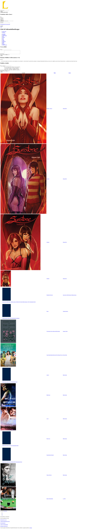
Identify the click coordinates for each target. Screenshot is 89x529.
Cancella (2, 18)
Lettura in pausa (4, 44)
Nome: (1, 49)
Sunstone (48, 178)
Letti (3, 36)
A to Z (47, 418)
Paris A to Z (48, 438)
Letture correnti (4, 35)
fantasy (3, 42)
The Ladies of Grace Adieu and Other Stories (53, 331)
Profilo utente (4, 31)
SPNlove (3, 37)
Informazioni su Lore (3, 519)
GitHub (31, 527)
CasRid (3, 40)
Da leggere (3, 34)
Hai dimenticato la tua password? (5, 24)
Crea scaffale (3, 46)
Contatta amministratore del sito (5, 521)
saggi (3, 39)
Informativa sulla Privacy (4, 526)
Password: (1, 21)
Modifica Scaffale (4, 63)
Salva (1, 55)
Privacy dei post (2, 54)
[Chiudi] (0, 16)
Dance (47, 311)
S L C (3, 38)
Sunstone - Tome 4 (49, 108)
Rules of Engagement (50, 498)
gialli (3, 43)
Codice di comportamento (4, 524)
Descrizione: (2, 53)
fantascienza (4, 41)
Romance (3, 32)
